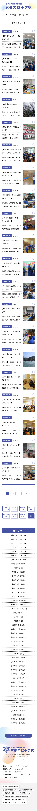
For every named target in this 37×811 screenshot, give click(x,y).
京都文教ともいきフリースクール (15, 803)
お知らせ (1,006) (18, 613)
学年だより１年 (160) (18, 600)
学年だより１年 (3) (18, 576)
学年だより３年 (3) (18, 584)
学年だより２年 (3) (18, 580)
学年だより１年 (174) (18, 686)
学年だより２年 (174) (18, 690)
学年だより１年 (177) (18, 706)
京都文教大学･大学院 (11, 787)
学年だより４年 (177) (18, 645)
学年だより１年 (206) (18, 723)
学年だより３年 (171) (18, 641)
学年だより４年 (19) (18, 543)
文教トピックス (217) (18, 702)
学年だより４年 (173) (18, 674)
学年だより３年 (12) (18, 547)
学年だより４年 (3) (18, 588)
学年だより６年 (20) (18, 535)
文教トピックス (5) (18, 572)
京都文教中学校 (10, 793)
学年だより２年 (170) (18, 637)
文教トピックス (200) (18, 564)
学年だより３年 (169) (18, 670)
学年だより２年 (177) (18, 711)
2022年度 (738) (18, 678)
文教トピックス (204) (18, 657)
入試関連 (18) (18, 621)
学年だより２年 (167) (18, 666)
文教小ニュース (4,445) (18, 608)
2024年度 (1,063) (18, 625)
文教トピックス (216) (18, 682)
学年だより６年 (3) (18, 596)
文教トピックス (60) (18, 559)
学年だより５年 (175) (18, 649)
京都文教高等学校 (26, 790)
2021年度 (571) (18, 698)
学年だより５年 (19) (18, 539)
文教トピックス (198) (18, 629)
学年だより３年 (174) (18, 694)
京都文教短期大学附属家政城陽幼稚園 (16, 796)
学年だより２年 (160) (18, 604)
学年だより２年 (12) (18, 551)
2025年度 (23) (19, 568)
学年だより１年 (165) (18, 662)
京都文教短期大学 (10, 790)
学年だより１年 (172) (18, 633)
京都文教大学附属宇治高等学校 (14, 799)
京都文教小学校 (25, 793)
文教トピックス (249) (18, 719)
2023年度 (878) (18, 653)
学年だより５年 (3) (18, 592)
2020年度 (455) (18, 715)
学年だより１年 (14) (18, 555)
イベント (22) (18, 617)
